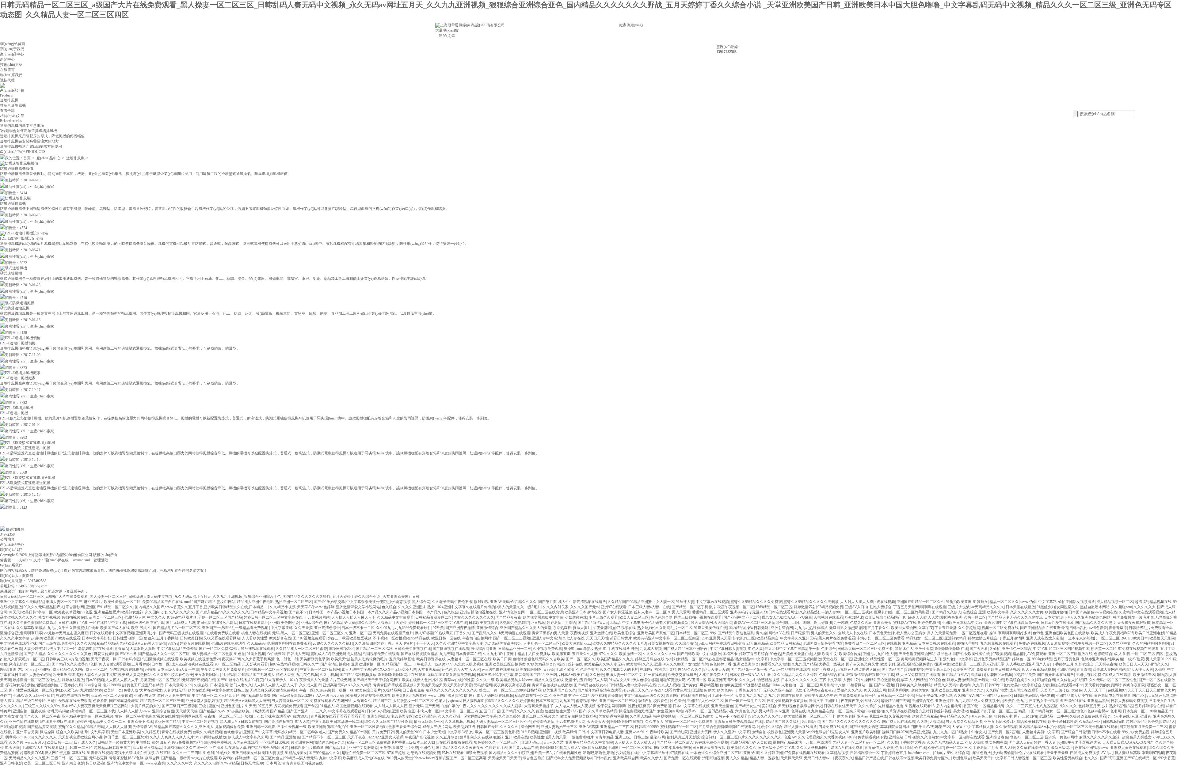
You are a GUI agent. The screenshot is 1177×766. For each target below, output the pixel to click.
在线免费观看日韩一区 (857, 695)
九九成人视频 (651, 649)
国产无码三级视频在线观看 (181, 633)
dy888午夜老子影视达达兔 (1079, 742)
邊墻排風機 (9, 100)
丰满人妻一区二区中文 (624, 675)
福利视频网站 (664, 716)
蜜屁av (213, 706)
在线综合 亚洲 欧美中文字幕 (986, 612)
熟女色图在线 (996, 742)
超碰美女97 (920, 690)
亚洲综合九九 (973, 690)
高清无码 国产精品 (269, 711)
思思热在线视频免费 (72, 695)
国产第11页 (547, 602)
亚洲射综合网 (782, 628)
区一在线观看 (655, 675)
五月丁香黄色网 (1067, 659)
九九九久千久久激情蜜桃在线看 (73, 628)
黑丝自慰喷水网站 (1095, 607)
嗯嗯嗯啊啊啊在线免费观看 (289, 643)
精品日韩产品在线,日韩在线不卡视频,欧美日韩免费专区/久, (903, 758)
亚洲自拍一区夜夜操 (29, 711)
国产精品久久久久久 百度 (522, 711)
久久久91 (16, 742)
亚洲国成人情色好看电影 (822, 643)
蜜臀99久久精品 (71, 727)
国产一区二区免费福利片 (219, 649)
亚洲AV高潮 (589, 727)
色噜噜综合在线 (832, 675)
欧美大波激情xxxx (576, 643)
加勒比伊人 (904, 649)
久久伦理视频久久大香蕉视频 (822, 737)
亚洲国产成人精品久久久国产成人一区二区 (73, 669)
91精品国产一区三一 (398, 664)
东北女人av (27, 669)
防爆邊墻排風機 (13, 203)
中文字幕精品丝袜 (654, 753)
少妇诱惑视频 (399, 602)
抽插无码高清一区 (428, 721)
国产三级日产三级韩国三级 (184, 706)
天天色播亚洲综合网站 (917, 654)
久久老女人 (654, 721)
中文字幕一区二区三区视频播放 (795, 659)
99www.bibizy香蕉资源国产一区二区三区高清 (449, 758)
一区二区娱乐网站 (849, 711)
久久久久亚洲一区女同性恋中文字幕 (467, 716)
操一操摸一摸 (343, 690)
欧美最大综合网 (904, 628)
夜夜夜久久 (844, 758)
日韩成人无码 (298, 654)
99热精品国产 (1161, 711)
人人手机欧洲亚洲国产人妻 (1028, 664)
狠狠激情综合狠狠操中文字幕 (870, 675)
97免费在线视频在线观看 (1138, 649)
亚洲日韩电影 (11, 763)
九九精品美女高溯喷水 (503, 643)
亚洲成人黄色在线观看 (1128, 747)
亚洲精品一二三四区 (616, 727)
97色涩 (87, 612)
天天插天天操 (187, 711)
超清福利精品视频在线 (1153, 602)
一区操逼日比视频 (274, 742)
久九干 (977, 685)
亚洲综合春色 (997, 737)
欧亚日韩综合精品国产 (883, 617)
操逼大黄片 (582, 628)
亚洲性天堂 (924, 649)
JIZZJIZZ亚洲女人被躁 (385, 737)
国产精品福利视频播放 (358, 675)
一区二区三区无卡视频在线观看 (1092, 727)
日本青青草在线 (468, 654)
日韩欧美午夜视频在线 (412, 649)
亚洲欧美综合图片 (946, 690)
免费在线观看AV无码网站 (331, 701)
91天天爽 (12, 747)
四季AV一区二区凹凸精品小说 (708, 711)
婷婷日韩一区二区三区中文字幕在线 (273, 617)
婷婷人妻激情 (958, 680)
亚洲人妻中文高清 (546, 638)
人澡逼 (957, 727)
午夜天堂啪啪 (604, 628)
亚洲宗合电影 (73, 763)
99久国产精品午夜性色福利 (732, 633)
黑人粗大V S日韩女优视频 (241, 721)
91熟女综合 (1084, 664)
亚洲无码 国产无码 (424, 706)
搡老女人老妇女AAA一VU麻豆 (787, 617)
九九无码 (446, 654)
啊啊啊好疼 (33, 633)
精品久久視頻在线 (549, 680)
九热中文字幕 (330, 758)
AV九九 (1107, 753)
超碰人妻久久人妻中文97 (96, 675)
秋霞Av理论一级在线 (987, 680)
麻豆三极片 (93, 602)
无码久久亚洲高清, (778, 690)
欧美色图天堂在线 (797, 654)
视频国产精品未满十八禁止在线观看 (802, 742)
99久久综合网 (958, 753)
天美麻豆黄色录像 (314, 659)
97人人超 (302, 721)
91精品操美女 (296, 753)
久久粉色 (596, 675)
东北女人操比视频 (469, 664)
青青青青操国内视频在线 (302, 763)
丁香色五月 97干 (748, 690)
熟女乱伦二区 (744, 638)
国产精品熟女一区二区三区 (1053, 711)
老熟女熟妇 (592, 649)
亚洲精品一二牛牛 (1053, 716)
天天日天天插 (597, 638)
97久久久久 (608, 654)
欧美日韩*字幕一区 (37, 612)
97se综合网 (92, 685)
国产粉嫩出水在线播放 (1055, 675)
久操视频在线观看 (828, 617)
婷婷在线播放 (73, 680)
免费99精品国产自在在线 (162, 602)
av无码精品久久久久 (987, 607)
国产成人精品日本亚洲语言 (685, 649)
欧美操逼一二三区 (966, 664)
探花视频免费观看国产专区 (296, 706)
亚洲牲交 (861, 659)
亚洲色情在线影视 (23, 721)
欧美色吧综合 (625, 633)
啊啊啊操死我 (551, 747)
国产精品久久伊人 (946, 612)
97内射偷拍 (875, 711)
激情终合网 (323, 742)
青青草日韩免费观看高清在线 (738, 721)
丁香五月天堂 (946, 628)
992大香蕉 (1166, 758)
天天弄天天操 (598, 721)
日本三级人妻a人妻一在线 (649, 607)
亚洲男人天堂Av (796, 732)
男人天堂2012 (1157, 659)
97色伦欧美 (1009, 685)
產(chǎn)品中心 (12, 54)
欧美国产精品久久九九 (615, 659)
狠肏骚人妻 (1003, 716)
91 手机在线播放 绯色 (620, 649)
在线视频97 (1116, 690)
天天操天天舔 (791, 758)
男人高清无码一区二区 (290, 701)
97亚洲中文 (940, 664)
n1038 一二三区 (80, 747)
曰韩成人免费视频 (1084, 753)
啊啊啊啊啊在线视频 (627, 721)
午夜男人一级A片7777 (435, 664)
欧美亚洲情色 (425, 716)
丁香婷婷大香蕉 (912, 742)
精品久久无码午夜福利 (952, 685)
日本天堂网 (174, 685)
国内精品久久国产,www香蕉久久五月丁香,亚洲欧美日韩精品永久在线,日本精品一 (201, 607)
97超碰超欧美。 (240, 711)
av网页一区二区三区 (105, 617)
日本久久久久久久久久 (799, 680)
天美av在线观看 (245, 742)
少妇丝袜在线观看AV (274, 716)
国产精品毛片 (336, 747)
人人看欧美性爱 (255, 638)
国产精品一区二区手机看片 (694, 607)
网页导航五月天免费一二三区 (1143, 727)
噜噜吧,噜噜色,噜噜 (598, 753)
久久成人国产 (310, 685)
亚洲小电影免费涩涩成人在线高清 (1104, 675)
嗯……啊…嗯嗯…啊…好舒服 (808, 622)
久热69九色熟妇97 (514, 622)
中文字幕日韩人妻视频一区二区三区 (1021, 758)
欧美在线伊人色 (415, 680)
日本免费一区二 (1135, 711)
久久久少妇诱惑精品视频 (759, 680)
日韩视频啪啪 (1114, 721)
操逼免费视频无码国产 (637, 711)
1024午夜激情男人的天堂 (308, 680)
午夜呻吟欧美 (657, 732)
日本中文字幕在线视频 (691, 706)
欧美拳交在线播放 (682, 675)
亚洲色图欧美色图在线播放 (1067, 633)
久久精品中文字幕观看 (395, 617)
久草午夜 (925, 628)
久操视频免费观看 (547, 649)
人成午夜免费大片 (713, 675)
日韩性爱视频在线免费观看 (69, 701)
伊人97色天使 (981, 716)
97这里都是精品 (756, 685)
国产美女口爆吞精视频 (699, 685)
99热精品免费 (1025, 675)
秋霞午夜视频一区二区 (735, 607)
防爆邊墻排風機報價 (16, 168)
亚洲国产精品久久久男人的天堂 (525, 628)
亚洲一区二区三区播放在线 (1070, 654)
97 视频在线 (626, 628)
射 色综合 (677, 701)
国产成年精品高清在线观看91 (601, 690)
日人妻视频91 (474, 701)
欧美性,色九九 (1015, 701)
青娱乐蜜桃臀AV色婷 (126, 758)
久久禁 (892, 742)
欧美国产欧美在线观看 (62, 638)
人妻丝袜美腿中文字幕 (1040, 732)
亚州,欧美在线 (516, 737)
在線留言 (7, 70)
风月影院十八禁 (832, 685)
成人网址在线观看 (1024, 690)
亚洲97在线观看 (614, 607)
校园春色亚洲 (951, 617)
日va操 (548, 669)
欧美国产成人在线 (115, 628)
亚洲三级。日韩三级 (631, 737)
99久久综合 (366, 622)
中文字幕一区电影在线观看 (962, 737)
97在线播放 (103, 649)
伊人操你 (976, 742)
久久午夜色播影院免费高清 (35, 622)
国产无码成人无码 (180, 622)
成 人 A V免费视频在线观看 (918, 675)
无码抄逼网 (483, 685)
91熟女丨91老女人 (971, 732)
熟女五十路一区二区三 (497, 690)
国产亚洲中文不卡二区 (741, 617)
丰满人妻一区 (428, 711)
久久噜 (922, 721)
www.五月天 (35, 742)
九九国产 (566, 701)
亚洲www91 (635, 732)
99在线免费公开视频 (711, 742)
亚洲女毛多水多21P (999, 721)
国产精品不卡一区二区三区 (324, 737)
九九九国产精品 (804, 664)
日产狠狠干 (800, 633)
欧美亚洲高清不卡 (722, 680)
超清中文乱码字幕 (94, 732)
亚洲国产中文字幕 (258, 732)
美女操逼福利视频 (613, 716)
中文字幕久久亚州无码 (798, 638)
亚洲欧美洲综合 (746, 664)
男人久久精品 (737, 758)
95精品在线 (420, 638)
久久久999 (161, 675)
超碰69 (36, 638)
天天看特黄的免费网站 (1103, 685)
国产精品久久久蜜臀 (68, 664)
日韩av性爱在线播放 (1057, 622)
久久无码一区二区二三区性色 (1113, 680)
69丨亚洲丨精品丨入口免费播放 (524, 654)
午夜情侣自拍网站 (477, 638)
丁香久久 (462, 633)
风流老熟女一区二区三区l (29, 664)
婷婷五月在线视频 (194, 643)
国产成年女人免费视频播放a (569, 758)
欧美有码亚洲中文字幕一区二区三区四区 (666, 638)
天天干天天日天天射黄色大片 (1151, 690)
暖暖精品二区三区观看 (710, 612)
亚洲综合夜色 (923, 701)
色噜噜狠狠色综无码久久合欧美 (538, 659)
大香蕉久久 (362, 701)
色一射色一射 (287, 659)
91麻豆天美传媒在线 (710, 628)
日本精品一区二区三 (692, 633)
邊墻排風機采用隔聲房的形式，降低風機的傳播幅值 (42, 136)
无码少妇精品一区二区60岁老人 (300, 732)
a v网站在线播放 (213, 737)
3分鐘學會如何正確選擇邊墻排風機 (28, 131)
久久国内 (152, 612)
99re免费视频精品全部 (190, 742)
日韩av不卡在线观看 (731, 716)
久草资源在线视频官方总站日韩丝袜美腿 (919, 711)
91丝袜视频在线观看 (257, 649)
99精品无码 (95, 727)
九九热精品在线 (820, 711)
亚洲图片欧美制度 (866, 732)
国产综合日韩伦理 (1075, 732)
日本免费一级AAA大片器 (750, 675)
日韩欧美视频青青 (483, 622)
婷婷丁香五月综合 (753, 654)
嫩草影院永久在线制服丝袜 (481, 737)
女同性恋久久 (1068, 607)
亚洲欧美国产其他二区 (655, 633)
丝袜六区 (871, 701)
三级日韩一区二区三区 (69, 758)
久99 (188, 685)
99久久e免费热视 (1135, 732)
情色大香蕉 (285, 675)
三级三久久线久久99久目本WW (50, 706)
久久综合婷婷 (509, 716)
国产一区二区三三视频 (511, 638)
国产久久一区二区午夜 (42, 716)
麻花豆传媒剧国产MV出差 (115, 654)
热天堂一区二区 (1104, 649)
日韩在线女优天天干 (840, 706)
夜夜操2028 (231, 659)
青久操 (761, 633)
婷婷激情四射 (805, 607)
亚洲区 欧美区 (566, 669)
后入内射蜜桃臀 (949, 706)
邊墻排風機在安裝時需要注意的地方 (29, 141)
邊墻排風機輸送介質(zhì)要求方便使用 (31, 146)
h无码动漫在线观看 (514, 633)
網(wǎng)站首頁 (12, 44)
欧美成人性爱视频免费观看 (368, 695)
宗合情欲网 (75, 607)
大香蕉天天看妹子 (539, 706)
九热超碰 (419, 695)
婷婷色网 (83, 721)
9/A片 (409, 643)
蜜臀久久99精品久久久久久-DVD (619, 643)
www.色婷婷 (324, 607)
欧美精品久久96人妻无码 (604, 664)
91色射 (208, 753)
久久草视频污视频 (459, 721)
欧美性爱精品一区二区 (122, 602)
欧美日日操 (502, 659)
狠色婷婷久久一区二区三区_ (497, 742)
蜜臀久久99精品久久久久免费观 (756, 602)
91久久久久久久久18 (766, 716)
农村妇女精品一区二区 (684, 659)
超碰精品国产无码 (895, 701)
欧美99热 (226, 758)
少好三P (334, 638)
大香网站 (936, 721)
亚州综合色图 (163, 711)
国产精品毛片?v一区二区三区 (176, 628)
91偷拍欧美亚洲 (959, 602)
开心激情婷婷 (888, 680)
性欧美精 (1115, 659)
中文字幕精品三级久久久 (644, 695)
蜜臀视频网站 (587, 701)
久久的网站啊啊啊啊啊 (1150, 643)
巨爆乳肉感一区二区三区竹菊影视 (902, 612)
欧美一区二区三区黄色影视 (497, 732)
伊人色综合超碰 (645, 680)
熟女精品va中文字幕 (751, 659)
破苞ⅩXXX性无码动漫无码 (394, 669)
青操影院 (615, 695)
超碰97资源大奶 (672, 680)
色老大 (440, 701)
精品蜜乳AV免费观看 (1029, 654)
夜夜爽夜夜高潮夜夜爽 (511, 685)
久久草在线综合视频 (1032, 747)
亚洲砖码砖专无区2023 (748, 612)
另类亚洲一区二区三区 (158, 680)
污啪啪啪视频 (713, 758)
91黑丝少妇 (1046, 607)
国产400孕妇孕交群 (329, 602)
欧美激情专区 (1144, 675)
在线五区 (163, 753)
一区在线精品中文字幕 (107, 622)
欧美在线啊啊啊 (529, 669)
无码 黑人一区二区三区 (291, 633)
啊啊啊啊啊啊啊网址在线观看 (402, 675)
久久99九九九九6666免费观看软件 (403, 628)
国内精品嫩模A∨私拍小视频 (1042, 727)
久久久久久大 (1144, 607)
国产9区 (1138, 695)
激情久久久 (1159, 664)
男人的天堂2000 (408, 732)
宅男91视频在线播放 (126, 669)
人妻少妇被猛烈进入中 (42, 649)
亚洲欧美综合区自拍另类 (505, 664)
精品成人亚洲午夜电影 (255, 602)
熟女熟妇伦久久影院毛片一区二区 (664, 628)
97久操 (461, 695)
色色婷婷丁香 (721, 664)
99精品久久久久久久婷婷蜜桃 (510, 701)
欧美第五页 (561, 654)
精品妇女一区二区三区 (924, 638)
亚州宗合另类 (27, 732)
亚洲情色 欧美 (703, 690)
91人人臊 (1007, 747)
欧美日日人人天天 (1133, 664)
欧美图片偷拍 (1056, 612)
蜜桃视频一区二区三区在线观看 (272, 669)
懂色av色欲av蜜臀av (1092, 711)
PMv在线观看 (453, 753)
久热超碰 (322, 690)
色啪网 (1115, 711)
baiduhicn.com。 (920, 753)
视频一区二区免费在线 (1000, 628)
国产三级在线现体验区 (56, 643)
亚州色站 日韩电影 (904, 737)
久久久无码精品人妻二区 (947, 742)
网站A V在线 (778, 633)
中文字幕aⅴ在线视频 (712, 602)
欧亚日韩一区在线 (446, 638)
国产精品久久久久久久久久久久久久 (851, 721)
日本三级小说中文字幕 (495, 675)
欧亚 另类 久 (141, 628)
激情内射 (700, 664)
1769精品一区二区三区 (774, 607)
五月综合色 (708, 727)
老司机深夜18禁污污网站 (217, 622)
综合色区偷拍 (534, 758)
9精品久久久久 (690, 669)
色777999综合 (114, 685)
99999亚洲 (8, 669)
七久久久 (1091, 758)
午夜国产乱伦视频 (419, 737)
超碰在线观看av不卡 (1066, 685)
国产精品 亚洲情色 (285, 737)
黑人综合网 (421, 602)
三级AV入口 (854, 607)
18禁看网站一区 (860, 685)
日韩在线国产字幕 (73, 622)
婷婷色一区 (1021, 659)
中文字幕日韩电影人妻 (605, 732)
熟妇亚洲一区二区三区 (293, 602)
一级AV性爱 (1134, 659)
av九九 (339, 742)
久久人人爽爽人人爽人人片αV (174, 737)
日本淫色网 (219, 685)
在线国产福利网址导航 (658, 669)
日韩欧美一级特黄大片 (115, 742)
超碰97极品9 (1136, 721)
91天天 (14, 612)
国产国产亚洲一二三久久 (306, 711)
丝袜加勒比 (854, 617)
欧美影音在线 (280, 638)
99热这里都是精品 (719, 659)
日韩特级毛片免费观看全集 (1151, 628)
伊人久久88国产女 (677, 664)
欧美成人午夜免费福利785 (1112, 633)
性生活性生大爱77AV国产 (565, 711)
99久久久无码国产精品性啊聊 (388, 721)
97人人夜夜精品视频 (1038, 669)
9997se (173, 643)
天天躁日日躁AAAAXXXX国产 (1128, 742)
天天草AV (305, 607)
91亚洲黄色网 (302, 742)
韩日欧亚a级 (95, 763)
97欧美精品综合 (540, 664)
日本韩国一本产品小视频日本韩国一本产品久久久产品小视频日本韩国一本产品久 (375, 612)
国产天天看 (978, 649)
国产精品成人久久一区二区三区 (164, 654)
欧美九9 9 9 (401, 695)
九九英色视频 (307, 675)
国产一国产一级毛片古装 (745, 701)
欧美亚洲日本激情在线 (583, 612)
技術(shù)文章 (11, 65)
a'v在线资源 (276, 654)
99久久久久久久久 (234, 612)
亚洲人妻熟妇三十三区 (559, 727)
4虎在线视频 (885, 602)
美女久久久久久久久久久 (474, 617)
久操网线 (868, 680)
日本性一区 (160, 664)
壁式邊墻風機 (11, 273)
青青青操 (1083, 669)
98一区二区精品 (228, 664)
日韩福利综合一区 (864, 753)
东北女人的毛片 (625, 669)
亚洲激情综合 (487, 628)
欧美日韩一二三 (59, 742)
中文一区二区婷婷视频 (200, 721)
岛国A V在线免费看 (847, 747)
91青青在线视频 (100, 753)
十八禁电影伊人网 (570, 721)
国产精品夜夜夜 (508, 617)
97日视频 (538, 622)
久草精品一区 (1090, 721)
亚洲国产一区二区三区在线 (630, 747)
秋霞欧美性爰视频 (356, 638)
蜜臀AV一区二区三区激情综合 (758, 622)
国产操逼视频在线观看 (450, 649)
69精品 (615, 622)
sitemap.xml (81, 560)
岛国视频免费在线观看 (381, 654)
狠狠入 (149, 638)
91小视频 (229, 675)
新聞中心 (7, 59)
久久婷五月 (151, 732)
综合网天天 (530, 727)
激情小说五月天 (578, 680)
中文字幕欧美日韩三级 (229, 690)
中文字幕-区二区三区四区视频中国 (1061, 649)
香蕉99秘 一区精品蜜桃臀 (984, 706)
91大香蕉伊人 (276, 680)
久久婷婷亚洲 (772, 753)
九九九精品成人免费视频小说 (979, 701)
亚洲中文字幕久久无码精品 (22, 602)
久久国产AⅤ (964, 695)
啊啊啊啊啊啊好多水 (1014, 633)
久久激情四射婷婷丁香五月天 (378, 643)
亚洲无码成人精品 (346, 654)
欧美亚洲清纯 (64, 675)
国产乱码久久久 (484, 633)
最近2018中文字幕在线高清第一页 (1011, 622)
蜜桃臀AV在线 (904, 622)
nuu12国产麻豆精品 (199, 602)
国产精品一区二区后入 (675, 742)
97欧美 (438, 628)
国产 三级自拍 (1025, 716)
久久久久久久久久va (659, 654)
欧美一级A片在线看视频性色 (558, 753)
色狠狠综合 (1103, 654)
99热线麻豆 (444, 633)
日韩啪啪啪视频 (13, 727)
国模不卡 (730, 654)
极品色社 (944, 654)
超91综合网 (811, 721)
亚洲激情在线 (601, 633)
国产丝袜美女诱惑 (864, 727)
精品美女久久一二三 (109, 721)
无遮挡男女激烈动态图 (847, 628)
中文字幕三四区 (938, 669)
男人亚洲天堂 (993, 664)
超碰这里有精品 (925, 716)
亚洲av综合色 (311, 622)
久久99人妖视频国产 (812, 747)
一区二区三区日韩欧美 (695, 716)
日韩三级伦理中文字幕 (146, 622)
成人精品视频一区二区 (1114, 602)
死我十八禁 (123, 753)
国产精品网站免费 (256, 695)
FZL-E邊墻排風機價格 (18, 343)
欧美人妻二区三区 (634, 617)
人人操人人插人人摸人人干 (353, 617)
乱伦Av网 (657, 737)
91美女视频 (256, 654)
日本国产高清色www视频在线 (1092, 612)
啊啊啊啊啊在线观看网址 (738, 727)
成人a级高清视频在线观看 (192, 664)
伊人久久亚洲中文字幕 (731, 732)
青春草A (121, 649)
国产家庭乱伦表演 (124, 701)
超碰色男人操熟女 (1137, 737)
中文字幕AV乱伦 (460, 732)
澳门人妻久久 (241, 685)
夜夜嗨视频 (579, 633)
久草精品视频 (837, 753)
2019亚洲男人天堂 (716, 638)
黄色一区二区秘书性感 (133, 716)
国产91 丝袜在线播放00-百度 (240, 680)
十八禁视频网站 (317, 617)
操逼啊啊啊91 (899, 690)
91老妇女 (223, 753)
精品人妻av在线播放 (800, 727)
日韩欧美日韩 (191, 638)
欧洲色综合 (962, 758)
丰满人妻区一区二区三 (64, 602)
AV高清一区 (697, 680)
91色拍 (239, 654)
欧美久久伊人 (651, 758)
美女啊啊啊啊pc (207, 675)
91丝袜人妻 (685, 602)
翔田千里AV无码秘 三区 (930, 727)
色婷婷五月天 (1089, 706)
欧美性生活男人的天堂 (548, 737)
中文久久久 (156, 617)
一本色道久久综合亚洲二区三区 (716, 753)
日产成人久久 (85, 742)
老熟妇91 (85, 649)
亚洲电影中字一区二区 (571, 695)
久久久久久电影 (207, 763)
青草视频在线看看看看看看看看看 (338, 716)
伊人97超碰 (424, 633)
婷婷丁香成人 (823, 669)
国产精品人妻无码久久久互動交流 (1015, 617)
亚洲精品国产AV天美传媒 (750, 742)
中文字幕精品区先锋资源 (177, 649)
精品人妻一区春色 (764, 758)
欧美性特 (633, 664)
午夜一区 (306, 690)
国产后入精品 (207, 612)
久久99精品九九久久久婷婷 (795, 675)
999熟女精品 (1042, 659)
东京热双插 (562, 628)
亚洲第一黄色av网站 (1061, 737)
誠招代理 (7, 80)
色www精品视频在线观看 (789, 669)
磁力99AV (301, 716)
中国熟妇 (143, 742)
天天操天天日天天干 (504, 758)
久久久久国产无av (584, 607)
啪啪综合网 (1046, 680)
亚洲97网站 (1066, 669)
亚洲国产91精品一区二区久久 (920, 602)
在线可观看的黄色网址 (672, 690)
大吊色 (1076, 690)
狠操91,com (573, 649)
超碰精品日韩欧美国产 (112, 747)
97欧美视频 (1001, 654)
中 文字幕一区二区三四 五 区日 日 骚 (470, 711)
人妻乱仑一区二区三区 (541, 643)
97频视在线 (679, 753)
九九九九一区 (944, 732)
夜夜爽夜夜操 (852, 701)
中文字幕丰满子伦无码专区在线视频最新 (655, 622)
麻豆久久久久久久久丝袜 (1100, 737)
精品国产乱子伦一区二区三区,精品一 (999, 711)
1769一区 (69, 649)
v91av (851, 737)
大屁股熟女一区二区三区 (413, 701)
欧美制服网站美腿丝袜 (578, 716)
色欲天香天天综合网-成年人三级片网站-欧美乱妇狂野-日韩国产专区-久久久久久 (453, 727)
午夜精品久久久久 (954, 716)
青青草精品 (604, 737)
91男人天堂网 (679, 612)
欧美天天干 (982, 758)
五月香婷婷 (140, 664)
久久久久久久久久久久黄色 (69, 654)
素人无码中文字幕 (356, 669)
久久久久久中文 (179, 763)
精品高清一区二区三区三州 (162, 701)
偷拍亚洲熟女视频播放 (1076, 602)
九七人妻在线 (573, 638)
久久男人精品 (762, 711)
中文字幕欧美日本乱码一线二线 (337, 721)
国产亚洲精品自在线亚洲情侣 (1044, 628)
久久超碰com (1121, 607)
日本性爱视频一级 (292, 727)
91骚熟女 (980, 602)
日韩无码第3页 (253, 763)
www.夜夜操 (155, 763)
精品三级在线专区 (31, 701)
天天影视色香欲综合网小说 (800, 706)
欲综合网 (152, 758)
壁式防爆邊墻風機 (14, 308)
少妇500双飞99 (66, 690)
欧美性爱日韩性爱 (1062, 721)
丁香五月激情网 (1012, 638)
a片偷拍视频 (79, 659)
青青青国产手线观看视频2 (394, 685)
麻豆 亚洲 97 (1141, 716)
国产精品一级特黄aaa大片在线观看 (189, 758)
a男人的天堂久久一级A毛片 (519, 607)
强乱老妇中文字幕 (957, 659)
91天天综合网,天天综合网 (711, 622)
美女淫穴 (960, 711)
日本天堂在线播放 (1020, 607)
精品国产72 (382, 701)
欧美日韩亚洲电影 (1149, 633)
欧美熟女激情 (11, 716)
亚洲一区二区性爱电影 (368, 727)
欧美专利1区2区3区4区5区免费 (905, 664)
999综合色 (937, 680)
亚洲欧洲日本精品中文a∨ (962, 622)
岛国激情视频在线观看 (160, 659)
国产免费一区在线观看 (682, 758)
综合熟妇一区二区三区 (719, 737)
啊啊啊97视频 (1153, 753)
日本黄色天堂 (880, 633)
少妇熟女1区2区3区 (1117, 706)
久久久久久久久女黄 (1026, 612)
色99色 (1038, 633)
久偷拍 (994, 649)
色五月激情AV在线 (910, 747)
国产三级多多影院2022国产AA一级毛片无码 (308, 695)
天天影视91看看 (255, 664)
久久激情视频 (1006, 727)
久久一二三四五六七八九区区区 (1032, 706)
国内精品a (737, 628)
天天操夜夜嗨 (1106, 664)
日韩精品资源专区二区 (433, 617)
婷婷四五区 (161, 742)
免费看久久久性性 (775, 664)
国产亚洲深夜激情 (460, 628)
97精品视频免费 (830, 607)
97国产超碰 (396, 753)
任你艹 (5, 695)
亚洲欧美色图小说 (284, 622)
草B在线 (79, 753)
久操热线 (201, 685)
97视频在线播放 (166, 716)
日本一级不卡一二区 (358, 628)
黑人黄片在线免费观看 (836, 638)
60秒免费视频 (220, 742)
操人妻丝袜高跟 (1128, 753)
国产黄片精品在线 (523, 747)
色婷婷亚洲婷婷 (1094, 659)
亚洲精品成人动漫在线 (1074, 695)
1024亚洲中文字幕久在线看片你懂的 (465, 607)
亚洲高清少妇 (146, 633)
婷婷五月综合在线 (650, 659)
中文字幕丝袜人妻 (979, 727)
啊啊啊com (13, 737)
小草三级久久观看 (603, 617)
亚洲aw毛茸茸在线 (872, 716)
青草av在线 (453, 680)
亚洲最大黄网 (701, 732)
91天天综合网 (875, 690)
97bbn (775, 685)
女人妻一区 (665, 602)
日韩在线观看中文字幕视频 (112, 633)
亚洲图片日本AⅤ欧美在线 (567, 675)
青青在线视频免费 (176, 732)
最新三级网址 (1062, 747)
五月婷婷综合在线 (1149, 706)
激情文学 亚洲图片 (824, 701)
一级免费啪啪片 (581, 737)
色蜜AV (790, 737)
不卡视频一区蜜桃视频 (391, 638)
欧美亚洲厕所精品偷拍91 (328, 727)
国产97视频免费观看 (309, 638)
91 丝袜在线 (573, 664)
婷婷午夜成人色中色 (820, 695)
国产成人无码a (1020, 742)
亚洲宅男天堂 (145, 695)
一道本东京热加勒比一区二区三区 (1092, 638)
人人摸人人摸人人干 (122, 680)
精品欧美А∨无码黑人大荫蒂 (143, 643)
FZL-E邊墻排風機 (14, 413)
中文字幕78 (1047, 602)
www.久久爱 (554, 742)
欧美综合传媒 (850, 654)
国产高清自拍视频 (335, 664)
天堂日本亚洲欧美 (125, 732)
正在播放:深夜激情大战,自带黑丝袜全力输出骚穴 (249, 747)
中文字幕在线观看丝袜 (18, 643)
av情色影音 (1098, 628)
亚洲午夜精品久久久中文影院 (589, 742)
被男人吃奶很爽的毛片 (369, 659)
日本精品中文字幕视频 (268, 612)
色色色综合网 (661, 617)
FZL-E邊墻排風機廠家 (18, 378)
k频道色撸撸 (981, 753)
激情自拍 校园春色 (653, 701)
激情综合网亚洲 (484, 649)
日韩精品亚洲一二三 (514, 649)
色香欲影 (100, 701)
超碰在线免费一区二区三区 (363, 753)
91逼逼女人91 (620, 680)
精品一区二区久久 (1004, 602)
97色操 (91, 664)
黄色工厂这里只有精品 (145, 685)
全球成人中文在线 (852, 633)
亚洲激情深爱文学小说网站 (358, 607)
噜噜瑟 (1162, 675)
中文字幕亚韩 (282, 628)
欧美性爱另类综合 (1067, 758)
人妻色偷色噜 (40, 675)
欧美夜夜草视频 (67, 612)
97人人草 (599, 680)
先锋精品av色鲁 (891, 706)
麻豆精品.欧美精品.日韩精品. (777, 643)
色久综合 (389, 607)
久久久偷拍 (867, 706)
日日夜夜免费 (413, 690)
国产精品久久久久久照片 (1095, 622)
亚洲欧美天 (882, 622)
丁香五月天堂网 (906, 607)
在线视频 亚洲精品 (901, 643)
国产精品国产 (893, 669)
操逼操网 (47, 732)
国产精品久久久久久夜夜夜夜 (460, 747)
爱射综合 (769, 706)
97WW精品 (230, 763)
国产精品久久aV (212, 711)
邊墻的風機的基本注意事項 (22, 125)
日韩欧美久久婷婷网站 (914, 685)
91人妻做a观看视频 (114, 664)
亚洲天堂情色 (722, 706)
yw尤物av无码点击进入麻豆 (66, 633)
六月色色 (742, 711)
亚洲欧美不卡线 (140, 721)
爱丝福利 (598, 695)
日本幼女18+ (1054, 617)
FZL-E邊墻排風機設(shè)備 (21, 238)
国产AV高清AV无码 (340, 622)
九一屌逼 (841, 622)
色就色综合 (232, 732)
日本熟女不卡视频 (1043, 701)
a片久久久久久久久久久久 (761, 737)
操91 (992, 633)
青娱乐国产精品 (167, 721)
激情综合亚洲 (11, 633)
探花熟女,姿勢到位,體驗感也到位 (32, 685)
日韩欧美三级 (57, 659)
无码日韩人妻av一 (818, 758)
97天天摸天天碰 (716, 669)
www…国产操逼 (441, 695)
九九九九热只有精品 (811, 628)
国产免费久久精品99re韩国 (349, 732)
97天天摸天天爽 (1140, 669)
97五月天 (265, 706)
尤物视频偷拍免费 (230, 727)
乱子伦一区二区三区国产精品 (218, 617)
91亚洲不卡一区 (720, 695)
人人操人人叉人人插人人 (635, 742)
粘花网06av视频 (999, 675)
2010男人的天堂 (399, 758)
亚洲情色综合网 (512, 612)
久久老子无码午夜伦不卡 (452, 602)
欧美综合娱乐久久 (1020, 680)
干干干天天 (425, 643)
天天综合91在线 (1073, 701)
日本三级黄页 (547, 701)
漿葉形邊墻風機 (13, 105)
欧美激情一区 (630, 654)
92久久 (605, 669)
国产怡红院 (679, 732)
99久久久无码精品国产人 (44, 607)
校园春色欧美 (182, 675)
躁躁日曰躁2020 (341, 649)
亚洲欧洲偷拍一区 (366, 664)
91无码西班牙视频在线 (196, 680)
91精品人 (327, 706)
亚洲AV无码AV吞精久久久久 (513, 602)
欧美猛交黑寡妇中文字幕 (543, 617)
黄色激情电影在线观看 (1112, 695)
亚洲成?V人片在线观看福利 (43, 747)
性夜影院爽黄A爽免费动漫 (649, 706)
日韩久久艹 (309, 664)
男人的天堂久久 (823, 633)
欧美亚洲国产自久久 (559, 690)
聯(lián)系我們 (11, 75)
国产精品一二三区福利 (374, 649)
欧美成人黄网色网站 (1109, 669)
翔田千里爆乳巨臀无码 (934, 695)
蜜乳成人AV (320, 654)
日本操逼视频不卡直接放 (787, 701)
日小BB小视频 (378, 711)
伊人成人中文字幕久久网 (248, 737)
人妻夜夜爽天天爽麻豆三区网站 (103, 706)
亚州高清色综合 (327, 628)
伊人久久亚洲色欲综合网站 (1088, 617)
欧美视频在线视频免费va (200, 659)
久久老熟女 (929, 737)
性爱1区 (435, 680)
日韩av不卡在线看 (1106, 732)
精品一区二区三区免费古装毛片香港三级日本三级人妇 (391, 742)
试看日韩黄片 (621, 638)
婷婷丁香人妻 (1045, 742)
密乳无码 (54, 711)
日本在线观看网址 (783, 612)
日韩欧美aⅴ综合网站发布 (1034, 695)
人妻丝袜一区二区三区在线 (469, 659)
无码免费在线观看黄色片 (393, 633)
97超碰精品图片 (180, 617)
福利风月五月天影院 (683, 737)
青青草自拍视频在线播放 (552, 685)
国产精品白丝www (593, 622)
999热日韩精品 (529, 690)
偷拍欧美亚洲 (731, 685)
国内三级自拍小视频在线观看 (698, 617)
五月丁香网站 (167, 638)
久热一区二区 (975, 617)
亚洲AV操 (751, 753)
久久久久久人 (46, 737)
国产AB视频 (884, 685)
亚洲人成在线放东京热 (1044, 638)
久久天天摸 (303, 628)
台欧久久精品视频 (207, 732)
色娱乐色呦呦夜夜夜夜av (815, 690)
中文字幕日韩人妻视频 (728, 649)
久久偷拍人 (1066, 680)
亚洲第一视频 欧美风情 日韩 (562, 732)
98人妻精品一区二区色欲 (212, 654)
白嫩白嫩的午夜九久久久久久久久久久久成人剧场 (482, 706)
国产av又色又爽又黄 (862, 664)
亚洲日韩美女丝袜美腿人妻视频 (258, 753)
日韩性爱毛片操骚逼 (307, 747)
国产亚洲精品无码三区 (993, 695)
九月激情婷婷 (91, 690)
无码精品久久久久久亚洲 (29, 758)
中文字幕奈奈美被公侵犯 (366, 602)
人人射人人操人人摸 (856, 602)
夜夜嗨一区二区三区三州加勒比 (230, 716)
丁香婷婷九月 (71, 685)
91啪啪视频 (914, 669)
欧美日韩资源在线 (431, 659)
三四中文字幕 (830, 680)
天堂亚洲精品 (429, 669)
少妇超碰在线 (576, 617)
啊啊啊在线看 (192, 716)
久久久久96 (86, 643)
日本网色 (273, 763)
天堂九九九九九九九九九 (755, 695)
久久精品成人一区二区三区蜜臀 (301, 649)
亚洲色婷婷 (944, 701)
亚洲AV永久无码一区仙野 (33, 695)
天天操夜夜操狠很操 (1133, 622)
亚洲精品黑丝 (1098, 701)
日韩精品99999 (647, 727)
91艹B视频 (529, 732)
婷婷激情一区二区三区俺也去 (36, 680)
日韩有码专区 (129, 659)
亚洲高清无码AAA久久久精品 (347, 685)
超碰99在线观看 (790, 695)
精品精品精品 (108, 643)
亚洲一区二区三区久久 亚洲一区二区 (341, 633)
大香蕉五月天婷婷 (392, 622)
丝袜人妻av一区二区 (650, 612)
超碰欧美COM (31, 753)
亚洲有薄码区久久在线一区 (185, 747)
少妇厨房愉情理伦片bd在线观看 (1018, 753)
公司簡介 (7, 539)
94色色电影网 (929, 622)
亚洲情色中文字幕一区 (125, 763)
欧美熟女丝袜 (132, 612)
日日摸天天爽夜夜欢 (709, 747)
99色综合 (818, 732)
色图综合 (828, 649)
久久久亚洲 (651, 664)
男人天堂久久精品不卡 (964, 721)
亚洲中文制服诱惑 (363, 747)
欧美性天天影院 (1162, 638)
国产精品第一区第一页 (749, 669)
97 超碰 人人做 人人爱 (921, 617)
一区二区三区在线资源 (544, 612)
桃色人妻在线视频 (256, 633)
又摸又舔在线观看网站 (222, 638)
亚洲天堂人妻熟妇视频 (204, 701)
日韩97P (991, 685)
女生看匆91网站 (670, 711)
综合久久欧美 (67, 732)
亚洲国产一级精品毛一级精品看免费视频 (235, 628)
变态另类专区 (402, 716)
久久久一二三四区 (187, 753)
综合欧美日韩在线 (1031, 721)
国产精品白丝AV (955, 675)
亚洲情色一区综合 (1016, 649)
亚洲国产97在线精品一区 (1136, 758)
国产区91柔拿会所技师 (672, 747)
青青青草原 (1118, 628)
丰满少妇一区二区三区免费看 (881, 638)
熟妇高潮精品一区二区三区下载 (89, 711)
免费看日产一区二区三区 (864, 643)
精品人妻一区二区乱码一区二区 (859, 742)
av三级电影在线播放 (498, 669)
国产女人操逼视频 (617, 612)
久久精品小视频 (282, 607)
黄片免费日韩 (383, 732)
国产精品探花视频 (42, 727)
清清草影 (977, 675)
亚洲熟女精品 (955, 638)
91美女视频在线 (660, 643)
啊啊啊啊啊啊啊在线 (951, 649)
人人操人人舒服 (118, 727)
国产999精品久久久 (324, 753)
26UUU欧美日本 (1134, 638)
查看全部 (7, 110)
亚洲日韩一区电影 (261, 727)
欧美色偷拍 (846, 716)
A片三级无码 (340, 680)
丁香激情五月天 (986, 747)
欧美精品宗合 (767, 638)
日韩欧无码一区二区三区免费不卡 (865, 649)
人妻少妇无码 (174, 690)
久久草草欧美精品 (31, 628)
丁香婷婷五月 (1063, 664)
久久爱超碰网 (969, 628)
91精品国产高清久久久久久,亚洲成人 (184, 727)
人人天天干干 (1095, 690)
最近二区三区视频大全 (540, 716)
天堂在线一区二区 (837, 659)
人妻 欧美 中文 (825, 654)
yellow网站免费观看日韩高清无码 (725, 643)
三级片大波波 (959, 607)
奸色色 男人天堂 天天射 (460, 669)
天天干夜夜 (356, 737)
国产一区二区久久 (580, 659)
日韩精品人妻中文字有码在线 (632, 685)
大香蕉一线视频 (831, 664)
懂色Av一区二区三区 (1026, 737)
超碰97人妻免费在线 (173, 695)
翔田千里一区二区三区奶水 (126, 737)
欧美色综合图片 (368, 690)
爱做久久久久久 (850, 690)
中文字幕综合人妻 (1034, 685)
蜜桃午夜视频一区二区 (1088, 643)
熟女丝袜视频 (49, 617)
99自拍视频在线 (75, 617)
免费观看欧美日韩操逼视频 (998, 669)
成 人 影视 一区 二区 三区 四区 (1139, 654)
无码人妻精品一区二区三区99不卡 (503, 721)
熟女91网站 (226, 602)
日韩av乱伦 (1078, 628)
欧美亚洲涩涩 (964, 669)
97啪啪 (150, 669)
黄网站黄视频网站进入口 (921, 659)
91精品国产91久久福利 (782, 721)
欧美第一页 (113, 690)
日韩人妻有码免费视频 (1129, 701)
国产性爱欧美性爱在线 (972, 654)
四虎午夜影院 (1134, 685)
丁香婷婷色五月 (894, 753)
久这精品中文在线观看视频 (1141, 612)
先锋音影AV (142, 727)
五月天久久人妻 (585, 654)
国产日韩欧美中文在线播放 (699, 654)
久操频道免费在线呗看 (1087, 716)
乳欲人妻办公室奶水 (909, 633)
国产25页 (1107, 758)
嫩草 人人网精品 (914, 680)
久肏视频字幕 (900, 716)
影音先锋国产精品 (529, 675)
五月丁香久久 (878, 628)
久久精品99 (256, 643)
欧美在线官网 (199, 690)
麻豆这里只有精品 (147, 747)
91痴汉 (1081, 680)
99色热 (775, 654)
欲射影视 (481, 602)
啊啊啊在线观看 (933, 607)
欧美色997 (725, 690)
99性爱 (468, 680)
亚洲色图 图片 (232, 706)
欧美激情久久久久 (741, 747)
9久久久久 (1068, 706)
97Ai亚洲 (782, 711)
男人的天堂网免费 (942, 633)
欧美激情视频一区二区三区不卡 (810, 716)
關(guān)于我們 (12, 49)
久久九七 (490, 654)
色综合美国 (589, 669)
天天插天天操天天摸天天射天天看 (444, 685)
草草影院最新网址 (895, 727)
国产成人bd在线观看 (898, 721)
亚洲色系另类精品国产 (992, 659)
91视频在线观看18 (920, 706)
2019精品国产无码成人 (256, 675)
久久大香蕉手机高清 (258, 659)
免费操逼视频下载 (872, 737)
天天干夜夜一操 (103, 659)
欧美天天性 (340, 659)
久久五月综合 (447, 737)
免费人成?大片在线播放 (143, 690)
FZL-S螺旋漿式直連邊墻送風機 (25, 483)
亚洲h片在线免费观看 (228, 643)
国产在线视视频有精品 (419, 654)
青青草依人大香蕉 (879, 747)
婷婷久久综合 (771, 727)
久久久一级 (485, 680)
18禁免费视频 (476, 753)
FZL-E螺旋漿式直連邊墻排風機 (25, 448)
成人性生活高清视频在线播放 (582, 602)
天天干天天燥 (1057, 753)
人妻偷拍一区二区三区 (799, 685)
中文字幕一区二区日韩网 (319, 669)
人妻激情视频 (1058, 643)
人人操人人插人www (133, 711)
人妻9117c (851, 680)
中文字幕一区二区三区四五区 (216, 695)
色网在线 (798, 711)
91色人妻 (755, 649)
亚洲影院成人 (378, 716)
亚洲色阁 (427, 747)
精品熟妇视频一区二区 (533, 695)
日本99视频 (95, 680)
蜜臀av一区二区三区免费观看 (689, 721)
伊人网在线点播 (57, 753)
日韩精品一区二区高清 (895, 695)
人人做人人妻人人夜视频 (575, 706)
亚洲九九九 (872, 654)
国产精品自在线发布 (590, 685)
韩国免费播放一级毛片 (1131, 617)
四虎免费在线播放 (833, 727)
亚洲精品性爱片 (107, 612)
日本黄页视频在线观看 (936, 643)
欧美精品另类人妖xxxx (514, 680)
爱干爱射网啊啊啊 (612, 706)
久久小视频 (329, 675)
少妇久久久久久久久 (177, 612)
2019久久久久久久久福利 (333, 643)
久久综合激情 (686, 643)
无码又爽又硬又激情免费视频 (451, 675)
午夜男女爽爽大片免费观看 (223, 669)
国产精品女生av (747, 706)
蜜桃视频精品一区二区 (678, 727)
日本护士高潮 (434, 732)
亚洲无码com (531, 742)
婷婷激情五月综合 (561, 622)
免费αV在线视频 (1032, 643)
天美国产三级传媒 (1055, 690)
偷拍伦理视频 (968, 643)
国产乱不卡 (298, 612)
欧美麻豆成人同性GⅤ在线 (364, 758)
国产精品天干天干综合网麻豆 (377, 680)
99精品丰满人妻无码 (301, 758)
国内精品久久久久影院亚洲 (511, 753)
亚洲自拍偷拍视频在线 (478, 612)
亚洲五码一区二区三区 (617, 701)
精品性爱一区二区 (884, 659)
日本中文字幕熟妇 (96, 638)
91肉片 (940, 753)
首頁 (27, 158)
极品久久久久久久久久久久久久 (452, 690)
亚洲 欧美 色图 (403, 711)
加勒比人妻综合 (879, 607)
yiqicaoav (454, 701)
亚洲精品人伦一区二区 (705, 701)
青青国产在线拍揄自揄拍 (686, 695)
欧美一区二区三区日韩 (42, 763)
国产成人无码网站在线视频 (491, 695)
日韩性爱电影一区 (127, 638)
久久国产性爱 (997, 690)
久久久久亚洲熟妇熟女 (416, 607)
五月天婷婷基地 (402, 659)
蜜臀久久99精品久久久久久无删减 (811, 602)
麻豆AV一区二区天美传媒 (111, 695)
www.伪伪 (1028, 602)
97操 (558, 664)
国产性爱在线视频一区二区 (31, 690)
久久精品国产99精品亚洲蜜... (631, 602)
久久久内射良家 (556, 607)
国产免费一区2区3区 (1004, 732)
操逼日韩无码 (757, 628)
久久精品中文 (1120, 643)
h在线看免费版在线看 (222, 633)
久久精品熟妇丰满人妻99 (819, 612)
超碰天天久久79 (640, 690)
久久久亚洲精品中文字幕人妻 (459, 643)
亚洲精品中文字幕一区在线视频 (87, 716)
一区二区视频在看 (973, 633)
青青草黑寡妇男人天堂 (550, 633)
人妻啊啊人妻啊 (142, 649)
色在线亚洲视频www (1092, 747)
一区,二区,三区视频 (857, 612)
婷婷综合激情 (543, 721)
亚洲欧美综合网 (626, 758)
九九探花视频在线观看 (998, 643)
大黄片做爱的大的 (145, 706)
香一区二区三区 (958, 747)
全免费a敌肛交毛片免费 (399, 747)
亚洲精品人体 (135, 617)
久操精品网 (392, 690)
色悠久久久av (861, 622)
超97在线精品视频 (284, 664)
